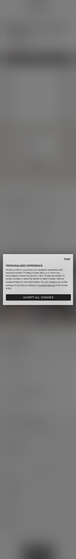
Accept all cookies (38, 297)
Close (67, 258)
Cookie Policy (13, 282)
